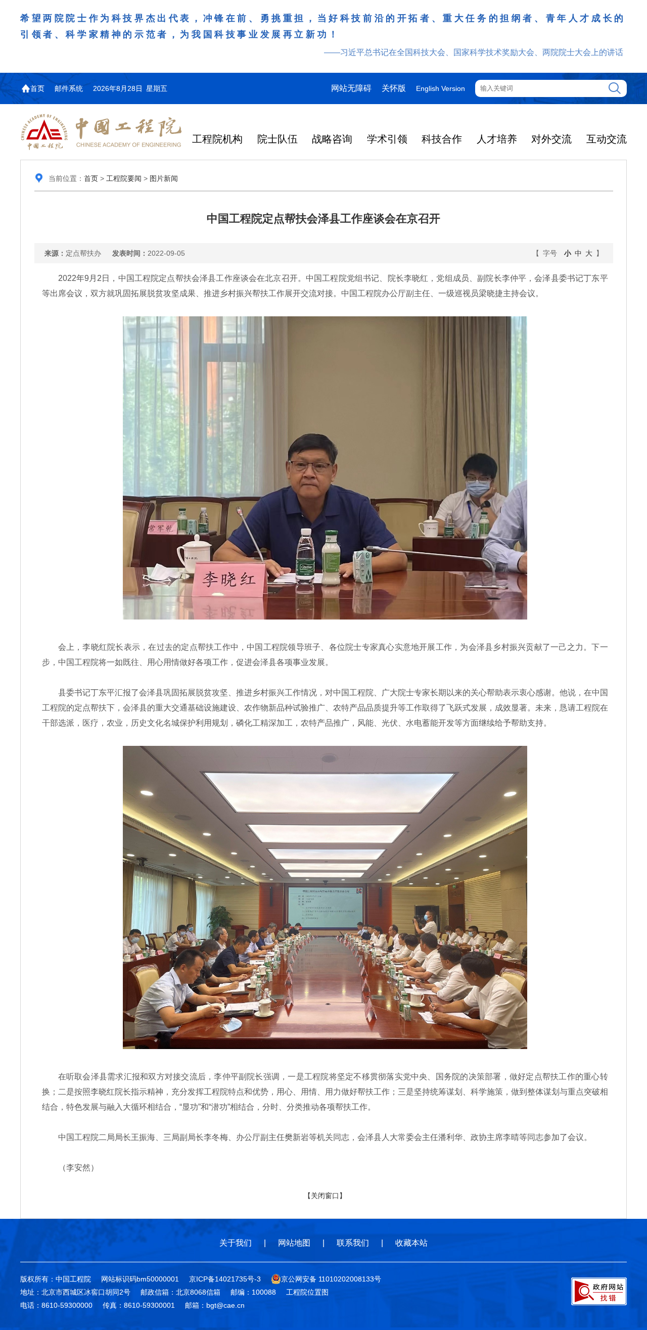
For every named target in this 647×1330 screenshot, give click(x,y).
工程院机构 (217, 139)
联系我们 (353, 1243)
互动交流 (606, 139)
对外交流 (551, 139)
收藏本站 (411, 1243)
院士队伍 (277, 139)
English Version (440, 88)
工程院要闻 (124, 178)
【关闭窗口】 (325, 1196)
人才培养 (497, 139)
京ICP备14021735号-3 (225, 1279)
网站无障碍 (351, 88)
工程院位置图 (307, 1292)
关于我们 (235, 1243)
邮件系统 (69, 88)
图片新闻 (164, 178)
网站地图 (294, 1243)
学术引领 (387, 139)
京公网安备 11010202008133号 (331, 1279)
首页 (37, 88)
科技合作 (442, 139)
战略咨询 (332, 139)
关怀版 (394, 88)
